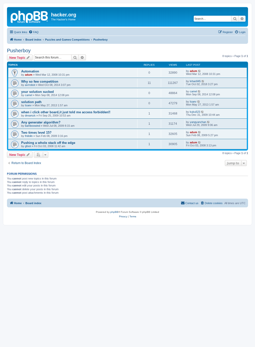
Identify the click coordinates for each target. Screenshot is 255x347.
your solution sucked (37, 92)
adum (28, 74)
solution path (31, 102)
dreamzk (30, 115)
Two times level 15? (36, 132)
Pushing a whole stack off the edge (48, 143)
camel (28, 95)
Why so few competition (39, 81)
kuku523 (195, 111)
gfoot (28, 146)
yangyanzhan (198, 121)
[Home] (29, 16)
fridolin (29, 135)
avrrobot (30, 84)
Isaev (28, 105)
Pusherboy (19, 50)
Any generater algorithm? (41, 122)
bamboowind (32, 125)
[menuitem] (34, 32)
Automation (30, 71)
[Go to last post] (199, 70)
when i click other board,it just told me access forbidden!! (65, 112)
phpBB (114, 212)
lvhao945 (195, 81)
